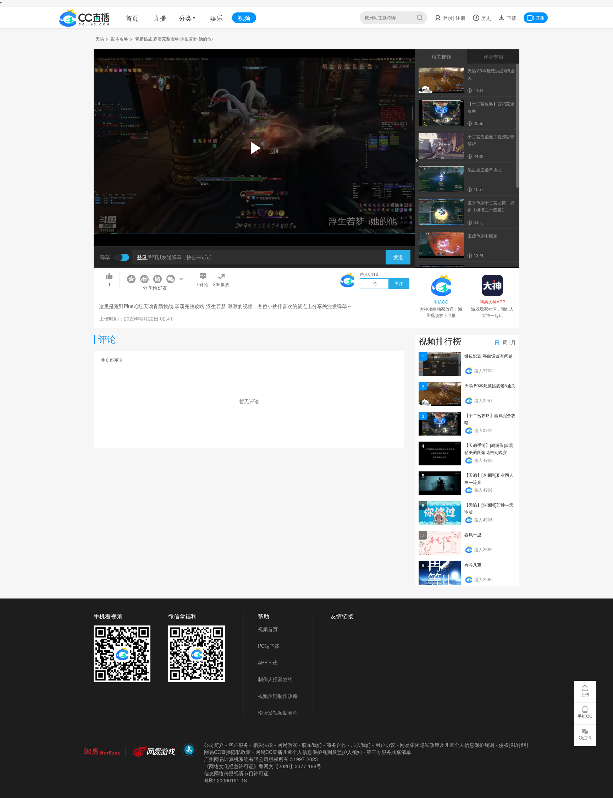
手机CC (585, 716)
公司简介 (214, 744)
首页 (132, 17)
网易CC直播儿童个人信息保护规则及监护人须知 (308, 751)
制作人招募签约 (275, 679)
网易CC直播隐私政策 (227, 751)
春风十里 (472, 534)
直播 (159, 17)
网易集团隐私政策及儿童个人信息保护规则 (447, 744)
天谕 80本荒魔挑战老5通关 (489, 385)
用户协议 (385, 744)
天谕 (99, 38)
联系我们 (312, 744)
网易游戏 (287, 744)
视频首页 (268, 629)
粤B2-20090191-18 (225, 780)
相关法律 (263, 744)
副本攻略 (119, 38)
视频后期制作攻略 (278, 695)
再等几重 (472, 564)
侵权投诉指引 (514, 744)
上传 (585, 694)
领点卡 (585, 737)
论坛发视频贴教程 (278, 712)
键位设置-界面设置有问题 (488, 355)
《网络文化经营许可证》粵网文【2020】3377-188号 (262, 766)
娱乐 (216, 17)
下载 (511, 17)
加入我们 (361, 744)
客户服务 (238, 744)
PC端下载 (269, 645)
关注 (398, 283)
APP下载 (267, 662)
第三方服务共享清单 (388, 751)
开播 (540, 18)
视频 (244, 17)
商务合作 (336, 744)
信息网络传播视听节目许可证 (236, 773)
